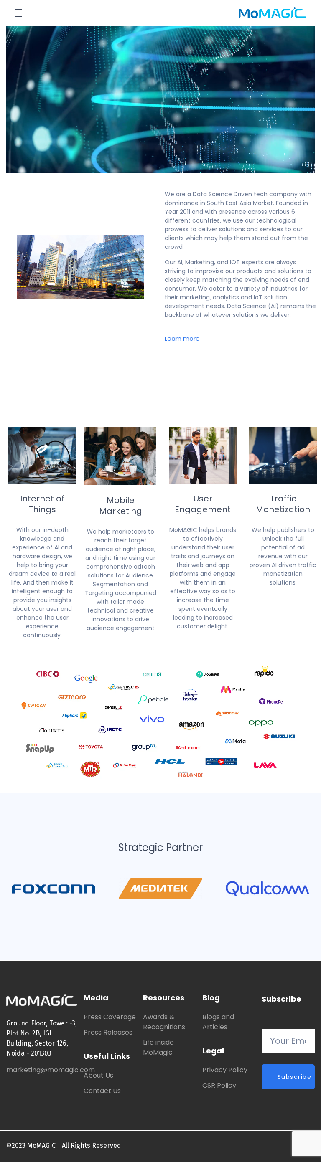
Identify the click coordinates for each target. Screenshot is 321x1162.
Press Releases (108, 1032)
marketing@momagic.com (50, 1070)
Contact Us (102, 1091)
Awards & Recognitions (164, 1022)
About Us (98, 1075)
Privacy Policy (224, 1070)
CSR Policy (219, 1085)
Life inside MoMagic (158, 1047)
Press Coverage (110, 1017)
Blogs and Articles (218, 1022)
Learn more (182, 338)
